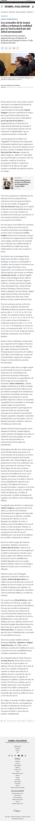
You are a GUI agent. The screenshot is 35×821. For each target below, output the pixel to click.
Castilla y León (17, 769)
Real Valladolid (21, 12)
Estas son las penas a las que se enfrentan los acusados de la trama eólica (22, 183)
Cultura (17, 771)
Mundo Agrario (17, 781)
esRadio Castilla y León (17, 803)
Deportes (30, 12)
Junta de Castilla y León (13, 721)
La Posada (17, 779)
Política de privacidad (16, 816)
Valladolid (4, 12)
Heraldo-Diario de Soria (17, 799)
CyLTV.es (18, 801)
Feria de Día (10, 2)
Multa (4, 721)
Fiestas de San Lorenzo (17, 773)
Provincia (12, 12)
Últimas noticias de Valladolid (17, 787)
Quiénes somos (17, 746)
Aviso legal (7, 816)
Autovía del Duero (18, 2)
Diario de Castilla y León (17, 793)
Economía (29, 721)
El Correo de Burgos (17, 797)
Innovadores (17, 783)
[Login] (33, 6)
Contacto (17, 750)
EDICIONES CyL (29, 0)
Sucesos (17, 777)
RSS (17, 752)
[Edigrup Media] (17, 810)
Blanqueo (23, 721)
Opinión (17, 785)
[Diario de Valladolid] (17, 6)
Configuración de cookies (17, 818)
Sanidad (17, 775)
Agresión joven (26, 2)
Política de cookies (26, 816)
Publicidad (17, 748)
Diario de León (17, 795)
